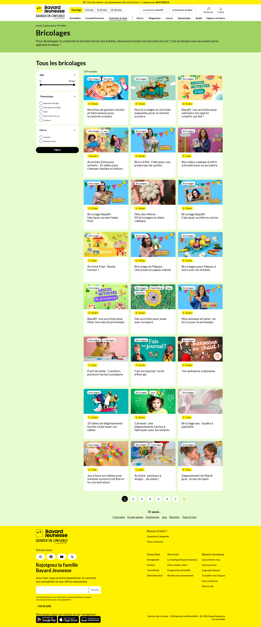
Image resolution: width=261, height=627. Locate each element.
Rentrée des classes (51, 116)
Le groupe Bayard (211, 570)
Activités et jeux (49, 25)
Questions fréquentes (158, 536)
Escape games (135, 517)
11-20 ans (116, 10)
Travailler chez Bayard (213, 575)
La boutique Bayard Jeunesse (182, 559)
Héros (140, 18)
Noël (45, 112)
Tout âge (76, 10)
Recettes (174, 517)
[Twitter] (72, 557)
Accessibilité (218, 618)
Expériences (152, 517)
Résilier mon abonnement (180, 575)
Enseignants (153, 559)
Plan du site (208, 586)
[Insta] (40, 557)
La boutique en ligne (182, 10)
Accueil (39, 25)
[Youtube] (61, 557)
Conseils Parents (94, 18)
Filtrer (57, 150)
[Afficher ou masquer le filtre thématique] (75, 96)
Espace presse (209, 564)
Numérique (184, 18)
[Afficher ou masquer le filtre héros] (75, 130)
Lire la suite (44, 606)
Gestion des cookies (157, 616)
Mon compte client (177, 564)
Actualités (75, 18)
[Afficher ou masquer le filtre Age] (75, 75)
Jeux (164, 517)
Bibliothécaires (155, 575)
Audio (199, 18)
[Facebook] (51, 557)
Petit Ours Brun (49, 141)
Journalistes (153, 570)
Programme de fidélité (179, 570)
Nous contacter (155, 541)
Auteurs (151, 564)
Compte (220, 12)
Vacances (47, 120)
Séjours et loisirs (215, 18)
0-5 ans (89, 10)
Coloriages (119, 517)
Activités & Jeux (118, 18)
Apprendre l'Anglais (51, 103)
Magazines (155, 18)
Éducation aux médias (52, 107)
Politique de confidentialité (184, 616)
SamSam (46, 137)
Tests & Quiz (189, 517)
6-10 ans (102, 10)
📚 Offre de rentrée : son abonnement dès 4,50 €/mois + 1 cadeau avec (126, 2)
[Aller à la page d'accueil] (50, 18)
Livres (169, 18)
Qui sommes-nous (211, 559)
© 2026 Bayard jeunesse (212, 616)
